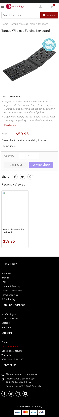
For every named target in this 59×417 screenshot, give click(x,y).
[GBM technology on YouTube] (25, 394)
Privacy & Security (10, 286)
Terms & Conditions (11, 290)
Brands (5, 277)
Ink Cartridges (8, 314)
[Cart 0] (51, 7)
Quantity (9, 155)
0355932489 (30, 374)
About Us (6, 273)
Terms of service (9, 294)
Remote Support (9, 346)
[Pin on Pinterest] (30, 176)
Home (4, 23)
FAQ (3, 281)
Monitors (6, 327)
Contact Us (6, 342)
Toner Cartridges (9, 318)
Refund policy (8, 299)
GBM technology (33, 406)
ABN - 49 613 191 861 (12, 359)
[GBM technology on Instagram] (18, 394)
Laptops (5, 322)
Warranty (6, 355)
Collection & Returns (11, 350)
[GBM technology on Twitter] (11, 394)
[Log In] (40, 7)
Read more (10, 125)
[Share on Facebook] (15, 176)
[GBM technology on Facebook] (4, 394)
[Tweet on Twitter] (22, 176)
